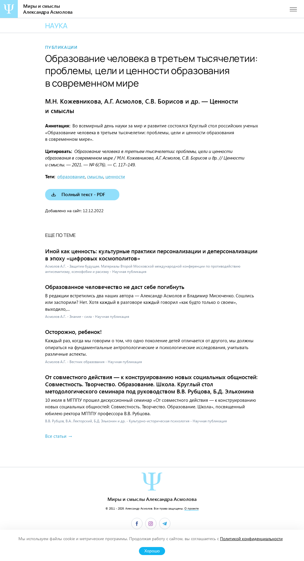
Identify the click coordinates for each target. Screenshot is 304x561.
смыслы (95, 176)
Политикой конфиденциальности (251, 538)
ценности (115, 176)
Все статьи (55, 436)
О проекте (191, 508)
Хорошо (152, 551)
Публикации (61, 47)
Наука (56, 25)
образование (71, 176)
